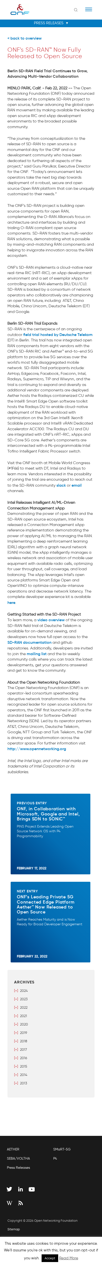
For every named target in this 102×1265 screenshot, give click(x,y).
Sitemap (13, 1229)
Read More (68, 1258)
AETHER (13, 1149)
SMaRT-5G (62, 1149)
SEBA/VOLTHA (18, 1158)
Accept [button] (50, 1258)
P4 (55, 1158)
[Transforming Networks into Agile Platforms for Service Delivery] (16, 9)
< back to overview (24, 38)
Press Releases (18, 1168)
